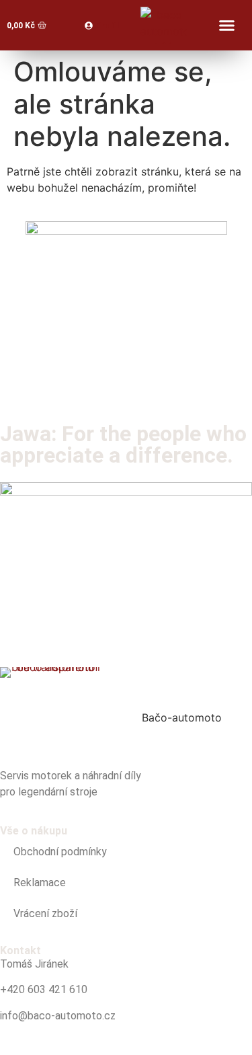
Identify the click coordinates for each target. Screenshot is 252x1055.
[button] (227, 25)
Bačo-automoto (182, 717)
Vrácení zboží (45, 913)
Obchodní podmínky (60, 851)
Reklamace (39, 882)
